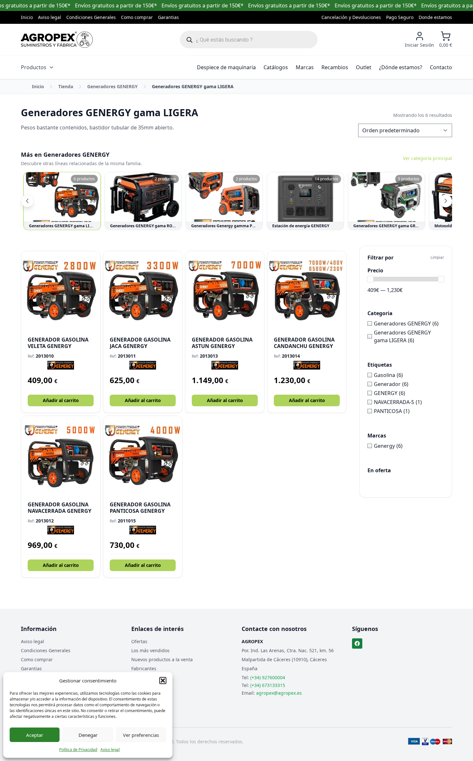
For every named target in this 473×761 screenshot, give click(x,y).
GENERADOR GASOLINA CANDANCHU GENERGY (304, 342)
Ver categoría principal (427, 158)
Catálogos (276, 67)
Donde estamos (435, 17)
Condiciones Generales (91, 17)
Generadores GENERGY (112, 86)
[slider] (370, 279)
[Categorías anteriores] (27, 200)
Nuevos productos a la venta (162, 659)
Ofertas (139, 641)
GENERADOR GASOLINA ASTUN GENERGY (222, 342)
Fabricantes (143, 668)
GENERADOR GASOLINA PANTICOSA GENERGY (140, 507)
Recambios (334, 67)
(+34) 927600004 (267, 677)
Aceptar (34, 735)
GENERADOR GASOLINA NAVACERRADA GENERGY (59, 507)
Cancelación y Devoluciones (351, 17)
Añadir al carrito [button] (61, 400)
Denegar (88, 735)
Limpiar (437, 257)
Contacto (441, 67)
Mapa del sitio (146, 677)
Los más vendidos (150, 650)
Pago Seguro (399, 17)
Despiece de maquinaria (226, 67)
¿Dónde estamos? (400, 67)
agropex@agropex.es (279, 693)
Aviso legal (110, 749)
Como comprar (137, 17)
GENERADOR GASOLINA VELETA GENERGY (58, 342)
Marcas (305, 67)
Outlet (363, 67)
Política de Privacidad (78, 749)
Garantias (168, 17)
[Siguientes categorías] (445, 200)
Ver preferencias (141, 735)
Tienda (65, 86)
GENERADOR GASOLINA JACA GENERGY (140, 342)
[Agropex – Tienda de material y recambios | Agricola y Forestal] (57, 40)
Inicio (27, 17)
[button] (163, 680)
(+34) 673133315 (267, 685)
